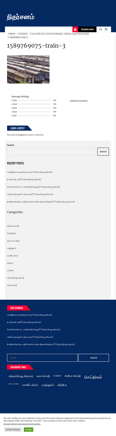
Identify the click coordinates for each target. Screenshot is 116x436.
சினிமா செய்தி (13, 226)
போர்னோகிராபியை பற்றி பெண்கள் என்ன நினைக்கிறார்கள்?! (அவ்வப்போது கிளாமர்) (41, 201)
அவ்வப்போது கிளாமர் (15, 278)
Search (10, 145)
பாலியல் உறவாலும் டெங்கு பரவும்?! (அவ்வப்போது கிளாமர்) (30, 194)
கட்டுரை (10, 270)
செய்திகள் (11, 233)
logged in (22, 135)
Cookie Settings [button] (13, 429)
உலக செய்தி (12, 285)
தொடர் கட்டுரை (13, 241)
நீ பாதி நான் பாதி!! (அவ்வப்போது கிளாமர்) (24, 179)
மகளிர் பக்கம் (12, 255)
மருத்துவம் (11, 248)
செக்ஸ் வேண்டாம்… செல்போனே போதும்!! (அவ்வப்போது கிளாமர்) (33, 187)
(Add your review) (79, 101)
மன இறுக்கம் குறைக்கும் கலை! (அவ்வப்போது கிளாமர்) (29, 172)
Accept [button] (28, 429)
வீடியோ (10, 263)
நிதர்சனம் (20, 16)
